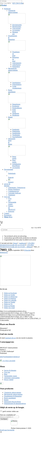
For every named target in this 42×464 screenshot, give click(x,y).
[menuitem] (8, 88)
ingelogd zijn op (10, 338)
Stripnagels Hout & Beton (12, 402)
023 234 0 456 (17, 3)
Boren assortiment (10, 398)
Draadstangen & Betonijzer (13, 396)
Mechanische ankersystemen (13, 394)
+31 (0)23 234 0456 (8, 361)
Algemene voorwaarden (12, 378)
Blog (5, 374)
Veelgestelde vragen (10, 376)
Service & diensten (10, 370)
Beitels (6, 400)
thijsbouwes (4, 252)
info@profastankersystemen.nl (10, 357)
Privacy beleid (8, 379)
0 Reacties (27, 250)
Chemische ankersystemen (12, 392)
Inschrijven (4, 419)
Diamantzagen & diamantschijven (15, 403)
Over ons (7, 372)
